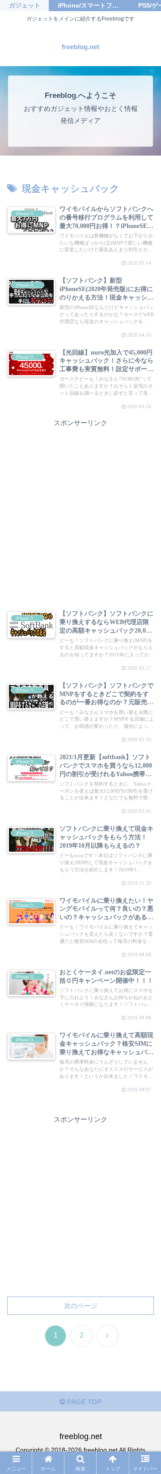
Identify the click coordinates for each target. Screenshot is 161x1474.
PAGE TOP (83, 1402)
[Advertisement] (80, 509)
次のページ (80, 1305)
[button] (144, 1189)
